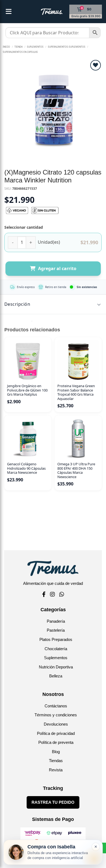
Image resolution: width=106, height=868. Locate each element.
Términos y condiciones (56, 715)
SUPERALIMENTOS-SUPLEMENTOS (66, 46)
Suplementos (55, 657)
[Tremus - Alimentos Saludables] (43, 11)
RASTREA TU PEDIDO (53, 802)
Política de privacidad (56, 733)
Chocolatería (56, 648)
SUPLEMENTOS (35, 46)
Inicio (6, 46)
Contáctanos (56, 706)
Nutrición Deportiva (56, 667)
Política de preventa (55, 742)
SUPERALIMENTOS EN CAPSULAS (20, 51)
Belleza (55, 676)
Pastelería (56, 630)
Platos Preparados (55, 639)
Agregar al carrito (57, 268)
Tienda (18, 46)
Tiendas (56, 760)
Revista (56, 770)
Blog (56, 751)
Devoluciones (56, 724)
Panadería (56, 621)
